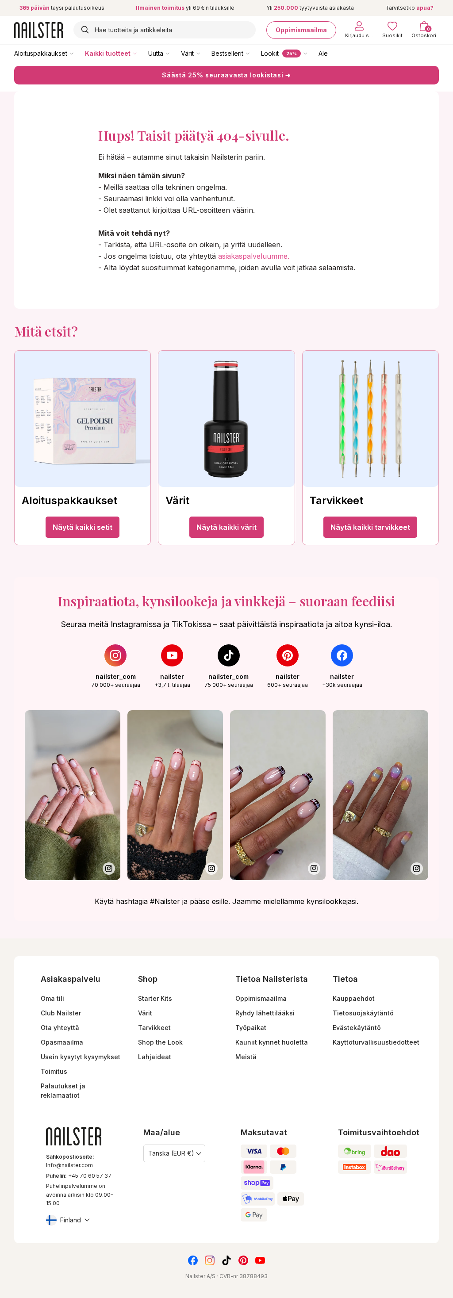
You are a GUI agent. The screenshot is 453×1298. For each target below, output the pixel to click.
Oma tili (52, 998)
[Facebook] (193, 1260)
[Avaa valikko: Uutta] (174, 53)
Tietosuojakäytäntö (363, 1013)
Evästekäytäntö (357, 1027)
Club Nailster (61, 1013)
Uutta (155, 53)
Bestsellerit (227, 53)
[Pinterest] (243, 1260)
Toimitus (54, 1071)
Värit (187, 53)
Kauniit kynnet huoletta (271, 1042)
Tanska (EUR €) (171, 1153)
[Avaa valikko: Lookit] (311, 53)
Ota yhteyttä (60, 1027)
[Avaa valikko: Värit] (204, 53)
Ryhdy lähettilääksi (265, 1013)
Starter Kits (155, 998)
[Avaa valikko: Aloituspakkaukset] (78, 53)
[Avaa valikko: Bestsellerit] (254, 53)
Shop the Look (160, 1042)
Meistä (246, 1057)
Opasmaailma (62, 1042)
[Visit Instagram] (72, 795)
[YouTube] (260, 1260)
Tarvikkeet (154, 1027)
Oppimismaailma (301, 30)
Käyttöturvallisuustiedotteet (376, 1042)
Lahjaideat (154, 1057)
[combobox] (164, 29)
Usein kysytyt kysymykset (80, 1057)
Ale (323, 53)
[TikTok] (226, 1260)
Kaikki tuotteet (108, 53)
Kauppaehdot (354, 998)
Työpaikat (250, 1027)
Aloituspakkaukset (40, 53)
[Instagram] (209, 1260)
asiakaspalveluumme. (253, 256)
